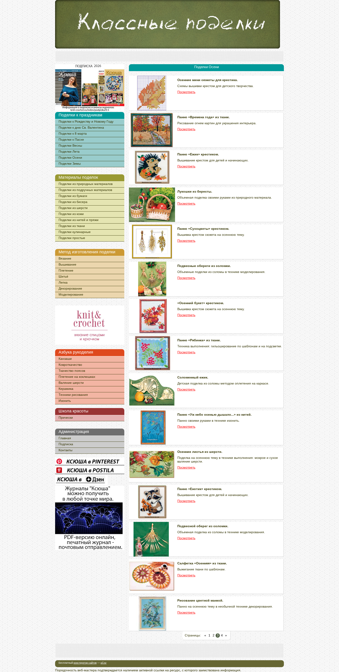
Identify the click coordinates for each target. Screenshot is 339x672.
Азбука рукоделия (76, 352)
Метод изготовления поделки (87, 252)
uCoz (104, 662)
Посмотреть (186, 92)
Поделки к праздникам (80, 115)
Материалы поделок (78, 177)
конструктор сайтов (85, 662)
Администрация (74, 431)
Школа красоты (73, 411)
